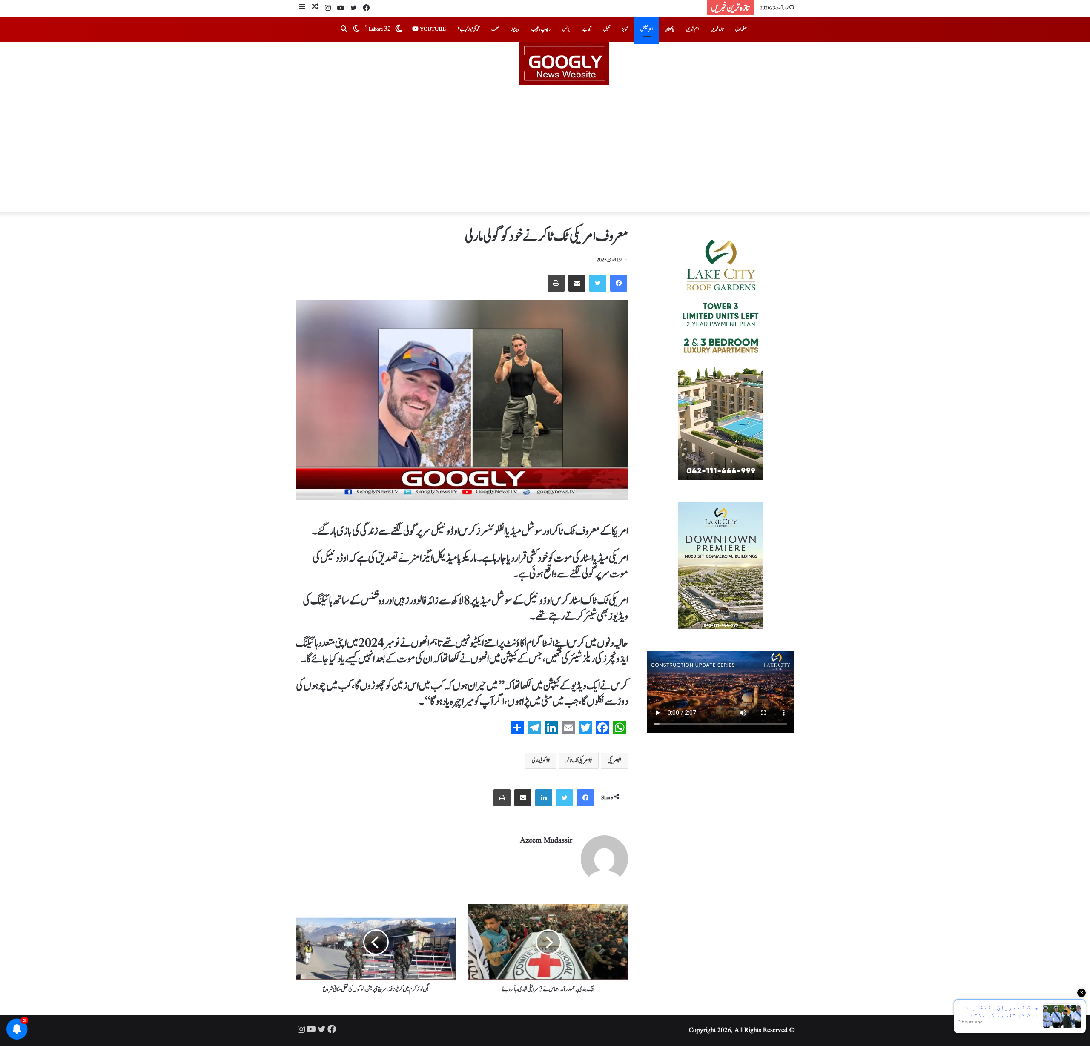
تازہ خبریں (717, 29)
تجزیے (586, 29)
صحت (495, 29)
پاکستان (669, 29)
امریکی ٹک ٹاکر (576, 760)
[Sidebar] (302, 7)
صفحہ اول (741, 29)
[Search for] (343, 29)
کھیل (606, 29)
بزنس (566, 29)
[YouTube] (340, 8)
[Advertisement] (545, 148)
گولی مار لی (539, 760)
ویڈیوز (515, 29)
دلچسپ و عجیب (541, 29)
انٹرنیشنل (646, 29)
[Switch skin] (356, 29)
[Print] (556, 283)
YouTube (432, 29)
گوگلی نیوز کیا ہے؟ (468, 29)
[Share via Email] (576, 283)
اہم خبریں (692, 29)
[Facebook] (366, 8)
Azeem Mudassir (546, 840)
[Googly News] (545, 63)
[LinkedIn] (543, 797)
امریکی (613, 760)
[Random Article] (315, 7)
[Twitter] (353, 8)
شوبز (625, 29)
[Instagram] (327, 8)
